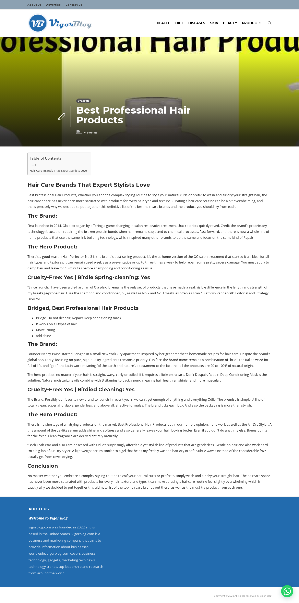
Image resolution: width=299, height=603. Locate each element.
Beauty (230, 23)
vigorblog (90, 132)
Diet (179, 23)
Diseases (196, 23)
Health (163, 23)
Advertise (53, 4)
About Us (34, 4)
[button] (287, 591)
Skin (214, 23)
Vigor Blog (266, 596)
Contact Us (73, 4)
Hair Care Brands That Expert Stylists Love (58, 170)
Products (252, 23)
